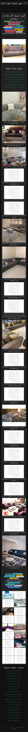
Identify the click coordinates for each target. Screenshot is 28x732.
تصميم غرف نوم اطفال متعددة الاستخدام (14, 87)
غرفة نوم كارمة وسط (14, 578)
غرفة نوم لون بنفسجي (17, 573)
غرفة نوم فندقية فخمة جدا (14, 24)
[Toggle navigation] (25, 3)
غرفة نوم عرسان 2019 (10, 31)
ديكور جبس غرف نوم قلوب (14, 676)
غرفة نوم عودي (7, 21)
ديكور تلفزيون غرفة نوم (14, 691)
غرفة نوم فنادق (9, 585)
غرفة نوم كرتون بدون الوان (14, 22)
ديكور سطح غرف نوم (14, 707)
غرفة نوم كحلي (19, 31)
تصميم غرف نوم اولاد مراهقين (14, 71)
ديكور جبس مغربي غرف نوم (14, 704)
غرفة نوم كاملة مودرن (20, 33)
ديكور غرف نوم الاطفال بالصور (14, 673)
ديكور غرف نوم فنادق (14, 715)
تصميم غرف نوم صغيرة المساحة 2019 (14, 79)
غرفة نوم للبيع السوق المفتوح (14, 579)
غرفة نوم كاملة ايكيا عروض (14, 582)
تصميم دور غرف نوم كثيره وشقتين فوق (14, 74)
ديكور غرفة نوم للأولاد (14, 681)
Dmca (5, 727)
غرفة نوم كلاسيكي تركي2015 (18, 21)
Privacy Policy (20, 727)
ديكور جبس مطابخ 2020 (14, 720)
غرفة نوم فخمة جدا (9, 581)
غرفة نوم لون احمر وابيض (18, 27)
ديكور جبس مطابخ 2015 (14, 709)
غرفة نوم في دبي (18, 585)
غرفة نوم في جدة (20, 576)
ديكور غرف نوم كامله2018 (14, 678)
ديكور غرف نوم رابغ (14, 686)
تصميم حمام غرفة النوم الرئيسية (14, 77)
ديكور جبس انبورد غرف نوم (14, 670)
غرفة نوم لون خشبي (9, 28)
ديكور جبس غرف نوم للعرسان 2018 (14, 694)
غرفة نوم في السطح (8, 27)
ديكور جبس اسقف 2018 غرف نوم (14, 702)
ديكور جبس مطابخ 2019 (14, 683)
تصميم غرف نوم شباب (14, 82)
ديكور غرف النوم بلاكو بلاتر (14, 712)
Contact (11, 727)
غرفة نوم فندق (19, 25)
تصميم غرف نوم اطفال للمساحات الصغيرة (14, 84)
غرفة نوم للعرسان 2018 (10, 25)
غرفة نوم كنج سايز (19, 581)
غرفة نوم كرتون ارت (18, 28)
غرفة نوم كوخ (20, 30)
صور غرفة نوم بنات (11, 3)
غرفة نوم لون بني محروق (9, 576)
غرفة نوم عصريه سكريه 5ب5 (8, 33)
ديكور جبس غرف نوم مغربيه (14, 717)
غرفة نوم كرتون (19, 584)
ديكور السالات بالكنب (14, 696)
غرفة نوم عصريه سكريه (10, 584)
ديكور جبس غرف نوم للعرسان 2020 (14, 699)
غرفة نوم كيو (9, 573)
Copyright (14, 729)
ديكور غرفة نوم (14, 689)
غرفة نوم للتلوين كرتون (10, 30)
